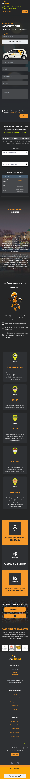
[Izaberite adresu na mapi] (26, 152)
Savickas (13, 777)
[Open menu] (26, 3)
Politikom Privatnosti (15, 112)
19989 (25, 12)
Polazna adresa (15, 148)
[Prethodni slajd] (4, 648)
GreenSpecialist (21, 775)
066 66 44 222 (6, 12)
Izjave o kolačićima (15, 771)
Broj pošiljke (5, 34)
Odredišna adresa (15, 160)
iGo (16, 777)
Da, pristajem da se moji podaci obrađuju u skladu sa (14, 111)
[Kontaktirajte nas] (15, 616)
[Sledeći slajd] (26, 648)
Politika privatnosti (15, 768)
